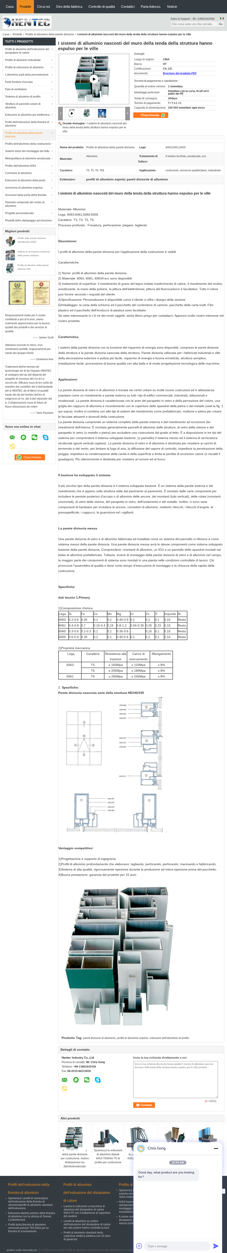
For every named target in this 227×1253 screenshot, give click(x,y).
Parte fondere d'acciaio (19, 82)
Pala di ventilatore (16, 89)
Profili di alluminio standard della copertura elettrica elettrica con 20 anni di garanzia (87, 1236)
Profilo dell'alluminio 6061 (20, 165)
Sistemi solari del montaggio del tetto (27, 151)
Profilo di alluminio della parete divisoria (49, 34)
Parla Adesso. (151, 6)
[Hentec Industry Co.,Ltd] (27, 21)
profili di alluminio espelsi (132, 1038)
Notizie (172, 6)
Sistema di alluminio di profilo (23, 96)
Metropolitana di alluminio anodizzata (27, 158)
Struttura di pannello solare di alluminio (23, 105)
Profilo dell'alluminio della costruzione (28, 143)
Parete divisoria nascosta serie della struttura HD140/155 (101, 693)
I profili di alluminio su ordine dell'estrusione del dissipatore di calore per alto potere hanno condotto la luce (87, 1224)
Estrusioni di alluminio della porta (25, 180)
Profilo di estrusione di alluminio (24, 67)
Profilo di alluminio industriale (23, 60)
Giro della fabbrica (69, 6)
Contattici (128, 6)
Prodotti (25, 6)
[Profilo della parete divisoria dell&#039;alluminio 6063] (10, 241)
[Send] (215, 1246)
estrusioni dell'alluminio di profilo (169, 1038)
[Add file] (139, 1246)
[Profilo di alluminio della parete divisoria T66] (10, 268)
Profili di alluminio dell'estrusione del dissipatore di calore (27, 51)
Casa (10, 6)
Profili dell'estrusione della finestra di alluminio (27, 124)
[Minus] (216, 1148)
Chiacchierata (150, 115)
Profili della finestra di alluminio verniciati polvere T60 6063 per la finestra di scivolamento (28, 1228)
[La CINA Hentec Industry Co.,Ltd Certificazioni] (17, 292)
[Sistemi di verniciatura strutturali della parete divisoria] (10, 254)
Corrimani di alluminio (18, 173)
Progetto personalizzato (19, 213)
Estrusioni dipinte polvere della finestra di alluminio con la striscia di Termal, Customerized (31, 1216)
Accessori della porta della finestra (26, 195)
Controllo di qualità (101, 6)
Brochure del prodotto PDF (180, 73)
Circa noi (43, 6)
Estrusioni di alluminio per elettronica (27, 114)
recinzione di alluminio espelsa (24, 187)
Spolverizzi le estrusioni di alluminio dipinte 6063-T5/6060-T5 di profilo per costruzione (108, 1156)
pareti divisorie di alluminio (99, 1038)
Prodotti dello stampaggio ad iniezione (28, 220)
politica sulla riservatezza (22, 1250)
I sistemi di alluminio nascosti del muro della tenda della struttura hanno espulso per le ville (95, 127)
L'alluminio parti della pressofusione (27, 74)
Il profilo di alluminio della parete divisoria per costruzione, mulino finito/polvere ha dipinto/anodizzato (75, 1158)
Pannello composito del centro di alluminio (25, 204)
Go (221, 24)
